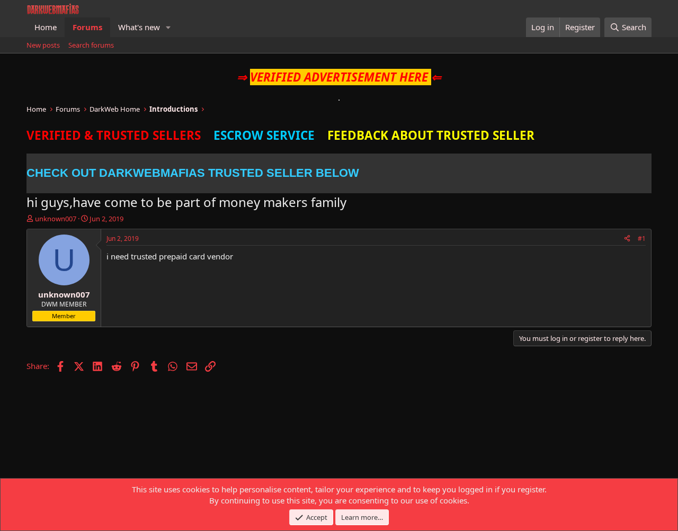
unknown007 (55, 218)
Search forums (91, 45)
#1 (642, 238)
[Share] (627, 239)
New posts (43, 45)
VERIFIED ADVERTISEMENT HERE (339, 77)
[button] (168, 27)
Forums (87, 27)
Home (45, 27)
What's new (139, 27)
